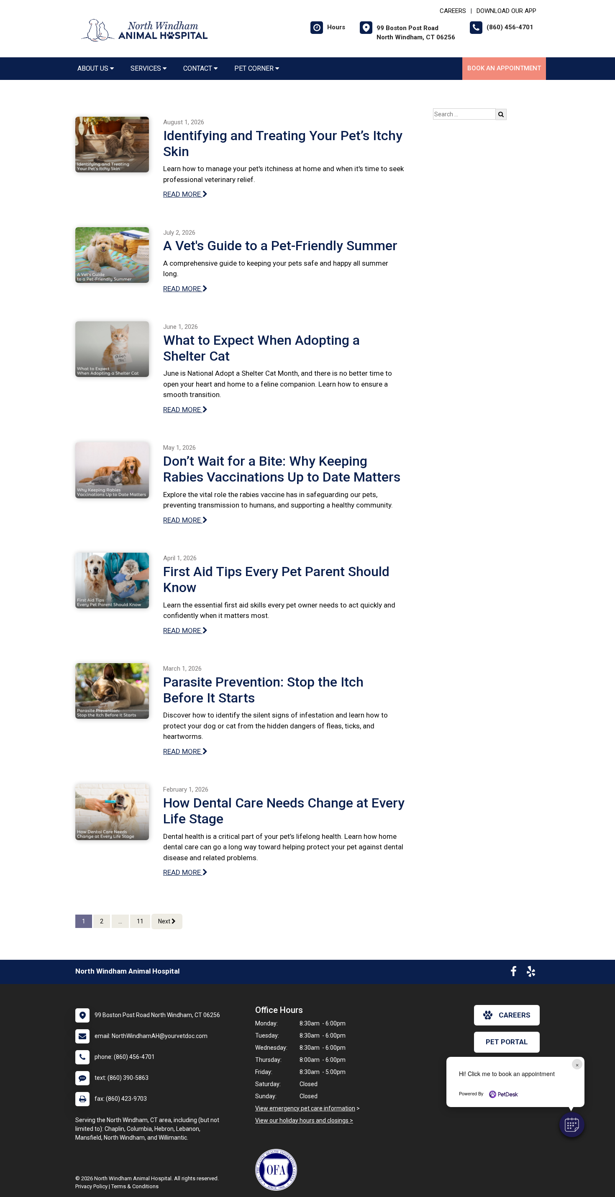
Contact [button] (198, 68)
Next (165, 921)
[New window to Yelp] (531, 973)
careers (514, 1015)
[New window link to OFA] (278, 1170)
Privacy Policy (91, 1186)
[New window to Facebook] (513, 973)
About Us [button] (93, 68)
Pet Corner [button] (254, 68)
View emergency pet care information (305, 1108)
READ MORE (182, 194)
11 (140, 921)
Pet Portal (507, 1042)
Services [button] (147, 68)
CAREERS (453, 11)
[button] (571, 1124)
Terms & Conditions (135, 1186)
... (120, 921)
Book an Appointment (504, 68)
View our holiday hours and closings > (304, 1120)
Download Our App (506, 11)
